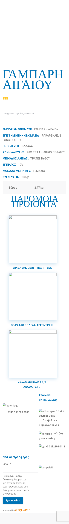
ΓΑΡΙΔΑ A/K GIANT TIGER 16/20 (32, 267)
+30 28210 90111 (55, 446)
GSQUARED (22, 510)
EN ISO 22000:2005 (18, 412)
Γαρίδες (19, 113)
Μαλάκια (29, 113)
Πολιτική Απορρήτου (15, 479)
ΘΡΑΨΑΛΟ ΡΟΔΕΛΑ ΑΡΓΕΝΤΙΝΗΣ (32, 325)
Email (7, 464)
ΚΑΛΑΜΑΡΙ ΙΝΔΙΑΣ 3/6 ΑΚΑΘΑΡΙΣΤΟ (32, 385)
